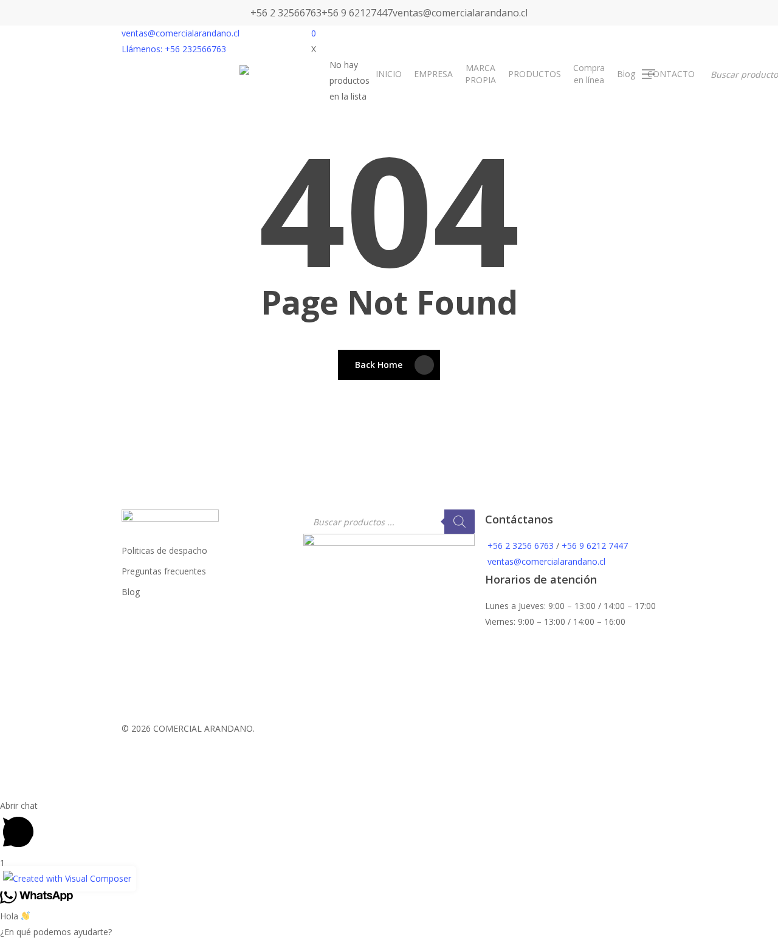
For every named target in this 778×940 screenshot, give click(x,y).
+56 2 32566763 (286, 12)
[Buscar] (459, 521)
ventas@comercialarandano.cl (460, 12)
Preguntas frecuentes (164, 571)
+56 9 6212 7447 (595, 545)
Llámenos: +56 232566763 (174, 49)
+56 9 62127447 (357, 12)
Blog (131, 592)
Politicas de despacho (164, 550)
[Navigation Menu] (649, 74)
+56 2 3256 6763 (520, 545)
